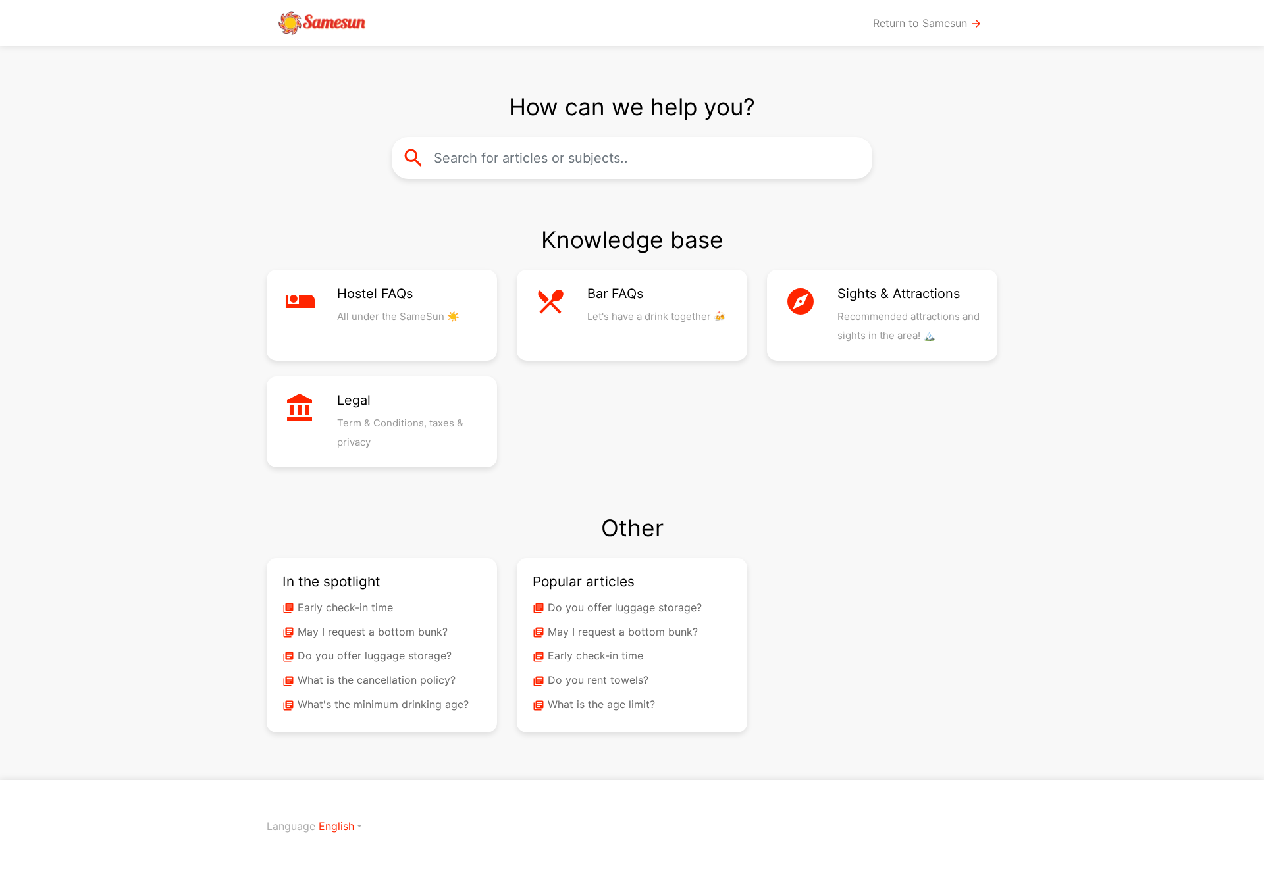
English (336, 826)
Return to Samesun (927, 23)
